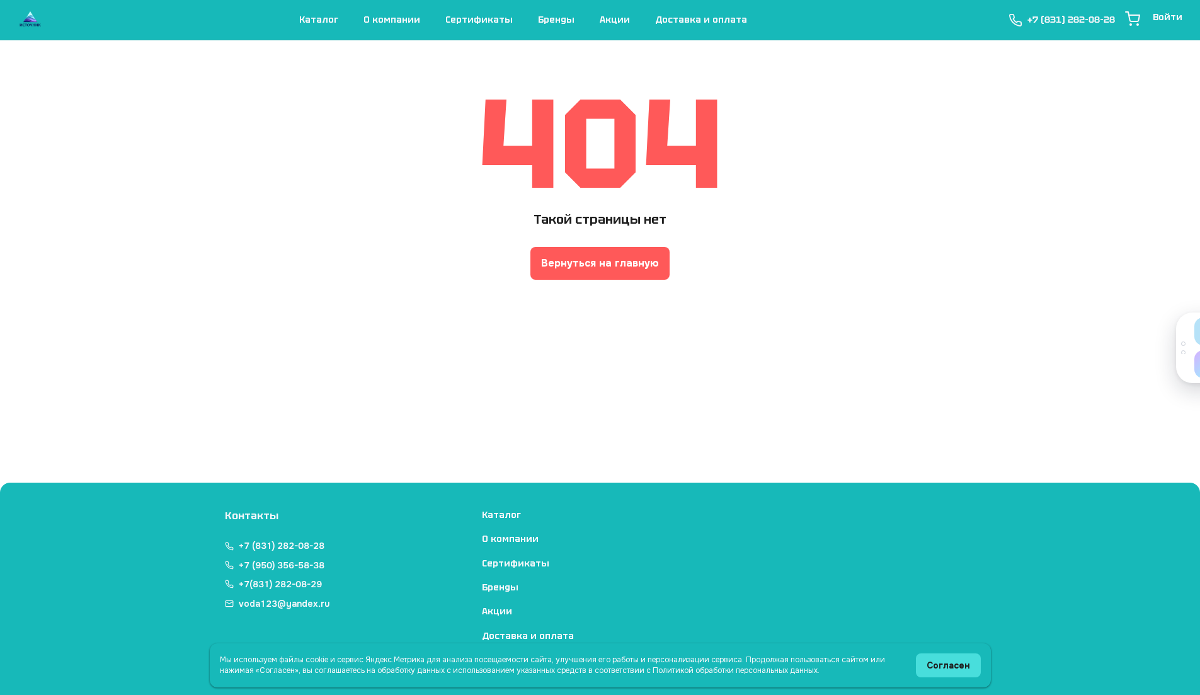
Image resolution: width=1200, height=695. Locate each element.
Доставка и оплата (701, 19)
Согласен (948, 665)
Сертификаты (479, 19)
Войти (1167, 17)
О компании (391, 19)
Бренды (556, 19)
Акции (615, 19)
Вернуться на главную (600, 263)
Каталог (318, 19)
